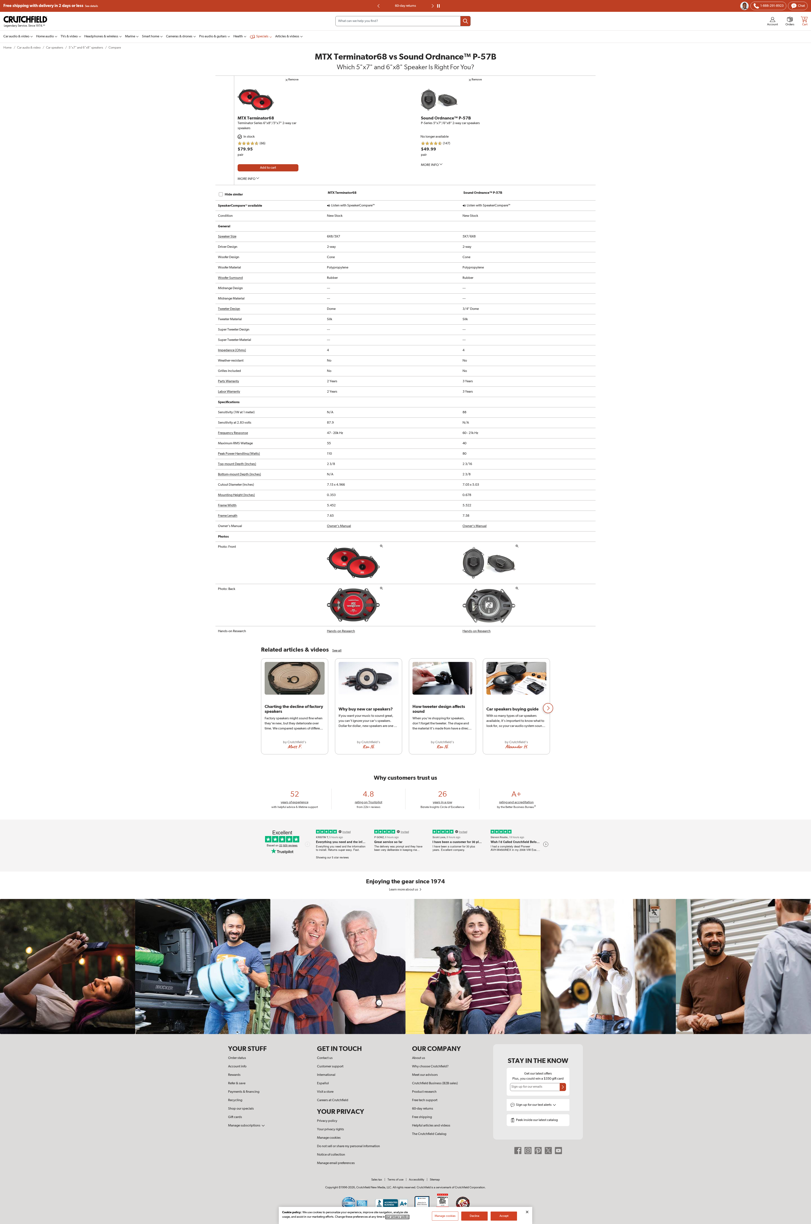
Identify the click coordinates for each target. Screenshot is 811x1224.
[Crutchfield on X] (548, 1150)
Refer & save (236, 1083)
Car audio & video (29, 47)
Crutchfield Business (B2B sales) (435, 1083)
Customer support (330, 1066)
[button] (548, 708)
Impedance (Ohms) (232, 350)
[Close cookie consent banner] (527, 1212)
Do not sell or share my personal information (348, 1146)
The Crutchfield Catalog (429, 1134)
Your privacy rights (330, 1129)
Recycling (235, 1100)
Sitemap (435, 1179)
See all (337, 650)
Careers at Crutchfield (332, 1100)
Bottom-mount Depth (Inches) (239, 474)
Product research (424, 1092)
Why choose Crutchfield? (430, 1066)
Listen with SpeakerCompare (353, 205)
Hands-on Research (341, 631)
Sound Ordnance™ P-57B (446, 118)
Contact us (325, 1058)
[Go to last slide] (379, 6)
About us (418, 1058)
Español (323, 1083)
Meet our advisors (425, 1075)
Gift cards (235, 1117)
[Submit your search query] (465, 21)
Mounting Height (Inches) (236, 495)
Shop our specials (241, 1108)
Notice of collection (331, 1154)
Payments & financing (243, 1092)
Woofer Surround (230, 278)
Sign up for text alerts (534, 1105)
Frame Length (227, 516)
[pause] (438, 6)
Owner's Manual (339, 526)
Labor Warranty (229, 391)
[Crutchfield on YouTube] (558, 1150)
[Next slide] (432, 6)
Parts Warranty (228, 381)
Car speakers (54, 47)
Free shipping (50, 6)
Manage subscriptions (244, 1125)
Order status (237, 1058)
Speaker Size (227, 236)
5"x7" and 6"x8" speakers (86, 47)
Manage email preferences (336, 1163)
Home (7, 47)
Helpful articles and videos (431, 1125)
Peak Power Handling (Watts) (239, 453)
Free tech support (424, 1100)
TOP (802, 1221)
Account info (237, 1066)
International (326, 1075)
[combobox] (403, 21)
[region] (405, 708)
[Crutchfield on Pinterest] (538, 1150)
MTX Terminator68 (256, 118)
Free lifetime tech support (405, 6)
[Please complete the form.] (563, 1087)
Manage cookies (329, 1138)
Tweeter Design (229, 309)
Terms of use (395, 1179)
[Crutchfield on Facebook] (518, 1150)
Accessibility (416, 1179)
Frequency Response (233, 433)
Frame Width (227, 505)
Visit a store (325, 1092)
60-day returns (422, 1108)
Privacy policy (327, 1121)
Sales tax (376, 1179)
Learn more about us (404, 889)
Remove (293, 79)
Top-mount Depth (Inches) (237, 464)
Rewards (234, 1075)
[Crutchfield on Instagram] (528, 1150)
